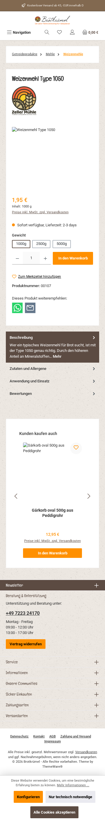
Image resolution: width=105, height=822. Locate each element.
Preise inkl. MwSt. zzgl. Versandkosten (40, 212)
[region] (52, 159)
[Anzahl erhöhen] (45, 258)
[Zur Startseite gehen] (52, 20)
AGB (52, 736)
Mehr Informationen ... (73, 785)
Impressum (52, 741)
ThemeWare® (52, 767)
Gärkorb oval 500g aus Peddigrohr (52, 513)
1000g (21, 243)
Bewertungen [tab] (21, 393)
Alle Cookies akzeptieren (54, 812)
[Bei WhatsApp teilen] (17, 307)
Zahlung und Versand (75, 736)
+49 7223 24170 (23, 613)
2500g (41, 243)
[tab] (52, 347)
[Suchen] (47, 32)
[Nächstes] (88, 496)
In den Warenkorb (73, 258)
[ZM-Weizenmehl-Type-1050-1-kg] (52, 159)
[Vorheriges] (16, 496)
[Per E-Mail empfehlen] (30, 307)
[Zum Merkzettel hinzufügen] (76, 448)
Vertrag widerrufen (26, 644)
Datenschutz (19, 736)
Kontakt (39, 736)
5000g (62, 243)
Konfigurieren (28, 797)
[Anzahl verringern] (17, 258)
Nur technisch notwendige (70, 797)
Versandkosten (86, 752)
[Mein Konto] (72, 32)
